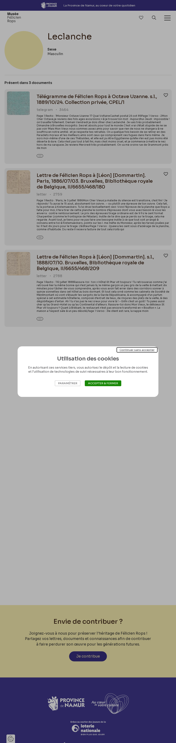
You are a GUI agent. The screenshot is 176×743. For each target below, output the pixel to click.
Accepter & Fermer (103, 383)
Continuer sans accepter (137, 349)
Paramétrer (67, 383)
